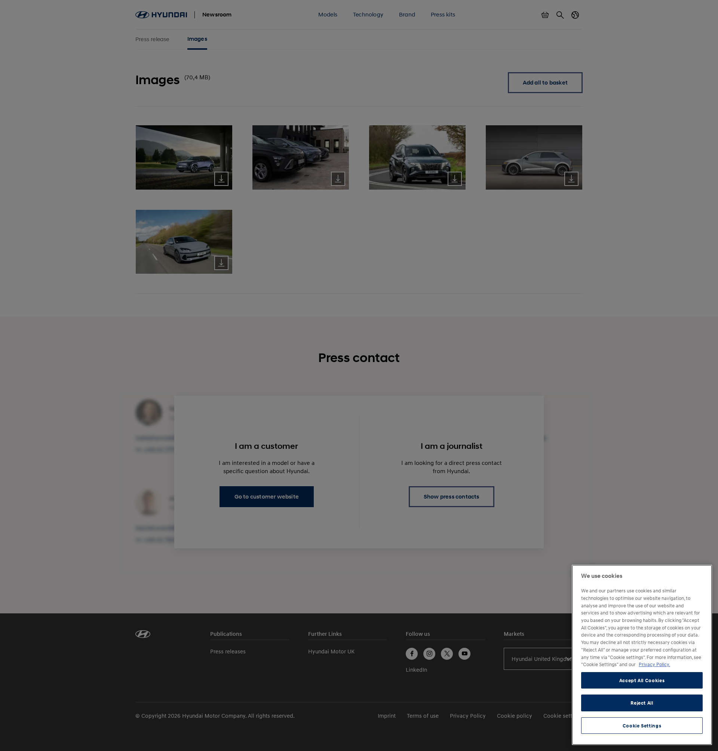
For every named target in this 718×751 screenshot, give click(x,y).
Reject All (641, 703)
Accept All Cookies (642, 680)
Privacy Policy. (654, 664)
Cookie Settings (642, 726)
